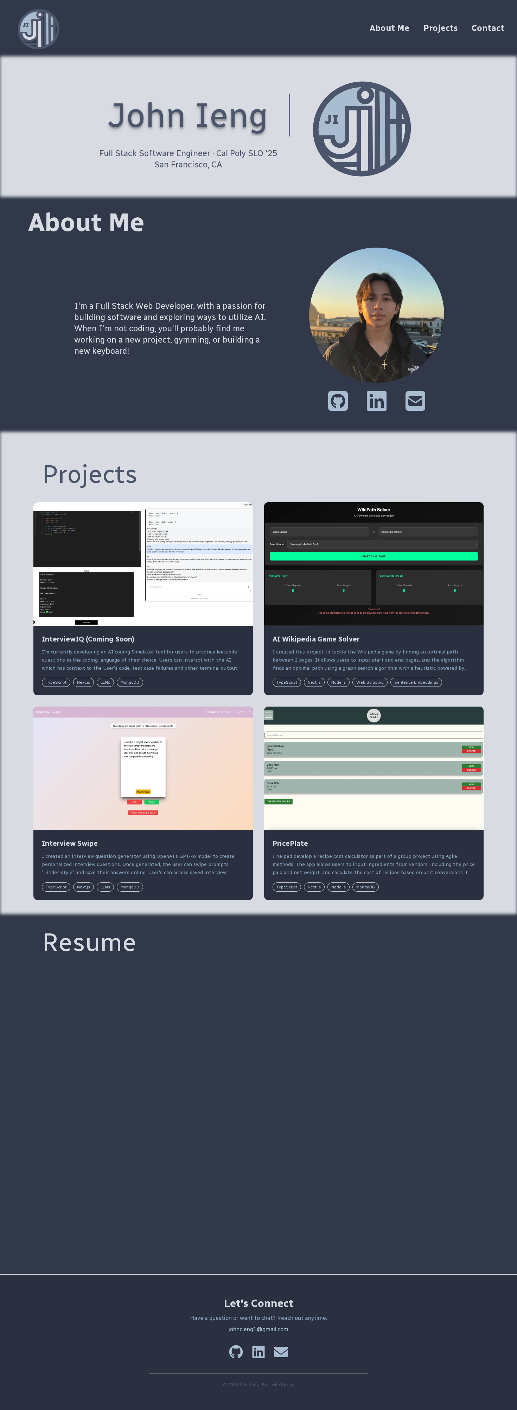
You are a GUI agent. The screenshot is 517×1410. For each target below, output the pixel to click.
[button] (143, 598)
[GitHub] (236, 1352)
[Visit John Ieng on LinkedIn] (377, 399)
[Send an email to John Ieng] (415, 399)
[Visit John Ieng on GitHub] (338, 399)
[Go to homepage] (41, 28)
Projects (440, 28)
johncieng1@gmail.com (258, 1329)
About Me (389, 28)
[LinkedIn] (258, 1352)
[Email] (281, 1352)
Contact (488, 28)
